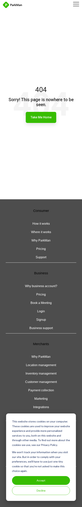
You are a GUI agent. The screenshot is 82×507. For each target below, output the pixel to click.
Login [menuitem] (41, 311)
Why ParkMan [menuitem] (41, 240)
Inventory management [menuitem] (41, 373)
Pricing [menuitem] (41, 248)
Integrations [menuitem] (41, 407)
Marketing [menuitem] (41, 398)
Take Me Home (41, 117)
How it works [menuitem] (41, 223)
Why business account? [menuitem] (41, 286)
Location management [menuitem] (41, 365)
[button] (76, 4)
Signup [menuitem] (41, 319)
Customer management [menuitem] (41, 381)
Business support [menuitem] (41, 328)
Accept (41, 480)
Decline (41, 490)
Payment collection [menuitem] (41, 390)
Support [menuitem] (41, 257)
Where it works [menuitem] (41, 232)
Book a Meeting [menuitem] (41, 302)
